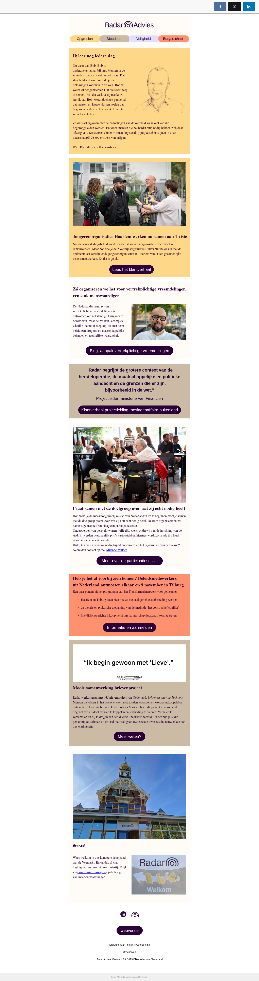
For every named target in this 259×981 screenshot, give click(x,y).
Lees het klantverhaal (131, 269)
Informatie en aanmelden (129, 627)
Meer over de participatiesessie (130, 561)
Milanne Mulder (116, 550)
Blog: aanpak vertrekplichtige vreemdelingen (129, 350)
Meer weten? (129, 736)
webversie (130, 930)
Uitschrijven (129, 952)
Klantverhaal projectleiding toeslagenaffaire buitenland (129, 410)
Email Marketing (119, 977)
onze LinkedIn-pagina (91, 872)
